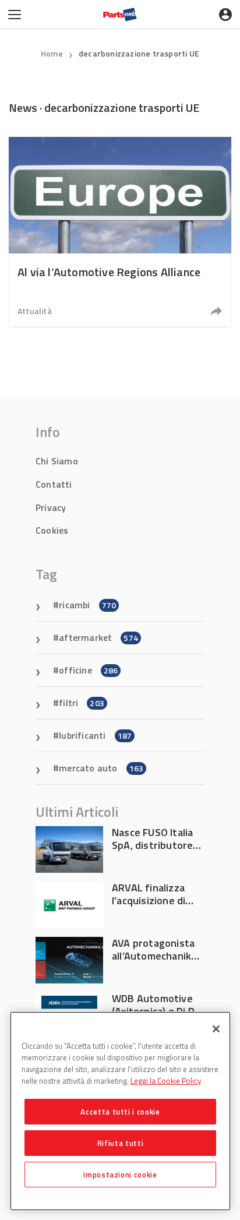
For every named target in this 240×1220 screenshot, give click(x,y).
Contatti (54, 484)
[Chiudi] (216, 1029)
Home (52, 53)
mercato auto (101, 768)
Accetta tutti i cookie (120, 1111)
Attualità (34, 311)
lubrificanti (95, 735)
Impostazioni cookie (120, 1174)
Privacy (51, 507)
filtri (81, 703)
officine (88, 670)
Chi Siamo (57, 461)
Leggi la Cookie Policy (165, 1081)
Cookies (52, 530)
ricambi (87, 605)
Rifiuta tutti (120, 1143)
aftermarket (98, 637)
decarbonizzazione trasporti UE (139, 53)
